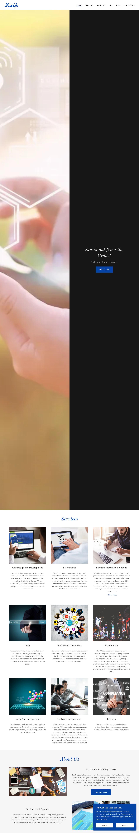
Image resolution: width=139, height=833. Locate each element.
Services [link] (89, 5)
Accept (125, 825)
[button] (111, 595)
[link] (27, 6)
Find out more (101, 792)
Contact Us (104, 270)
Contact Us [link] (129, 5)
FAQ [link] (110, 5)
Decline (104, 825)
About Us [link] (101, 5)
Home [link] (79, 5)
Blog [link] (118, 5)
